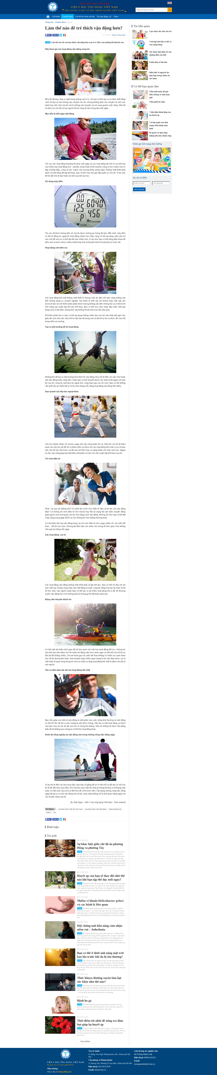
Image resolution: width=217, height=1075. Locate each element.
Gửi (49, 35)
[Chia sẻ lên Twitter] (60, 35)
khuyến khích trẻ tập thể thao (70, 809)
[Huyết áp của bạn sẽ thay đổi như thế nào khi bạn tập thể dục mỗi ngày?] (60, 880)
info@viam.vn (100, 1070)
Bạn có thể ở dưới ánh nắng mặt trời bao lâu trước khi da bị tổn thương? (100, 954)
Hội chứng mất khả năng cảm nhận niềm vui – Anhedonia (99, 927)
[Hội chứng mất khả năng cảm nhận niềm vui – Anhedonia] (60, 930)
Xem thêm (85, 1041)
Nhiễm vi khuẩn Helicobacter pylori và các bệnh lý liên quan (100, 902)
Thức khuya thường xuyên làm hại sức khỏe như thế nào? (99, 979)
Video (115, 16)
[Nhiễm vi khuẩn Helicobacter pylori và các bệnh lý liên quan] (60, 905)
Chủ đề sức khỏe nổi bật (84, 16)
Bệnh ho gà (84, 1000)
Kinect (48, 812)
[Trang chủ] (48, 16)
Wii (55, 812)
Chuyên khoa (67, 16)
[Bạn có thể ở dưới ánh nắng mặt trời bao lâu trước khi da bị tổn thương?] (60, 957)
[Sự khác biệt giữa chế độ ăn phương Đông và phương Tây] (60, 848)
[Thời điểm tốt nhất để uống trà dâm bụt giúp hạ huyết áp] (60, 1025)
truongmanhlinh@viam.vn (144, 1064)
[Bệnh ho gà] (60, 1005)
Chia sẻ (55, 35)
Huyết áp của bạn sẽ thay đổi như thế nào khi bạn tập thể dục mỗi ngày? (101, 877)
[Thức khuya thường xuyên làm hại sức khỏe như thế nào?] (60, 982)
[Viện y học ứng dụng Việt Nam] (65, 1054)
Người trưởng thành (118, 35)
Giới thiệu (56, 16)
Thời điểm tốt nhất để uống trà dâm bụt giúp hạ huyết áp (100, 1022)
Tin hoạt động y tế (104, 16)
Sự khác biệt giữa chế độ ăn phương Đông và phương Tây (100, 845)
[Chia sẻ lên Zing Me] (64, 35)
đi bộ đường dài (115, 809)
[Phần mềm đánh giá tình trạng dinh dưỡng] (152, 160)
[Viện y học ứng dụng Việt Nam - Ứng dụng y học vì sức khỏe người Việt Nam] (52, 7)
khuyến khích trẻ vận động (96, 809)
